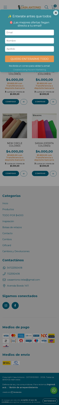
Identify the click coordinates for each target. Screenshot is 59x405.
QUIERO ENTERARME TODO (30, 58)
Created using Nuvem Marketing (29, 69)
